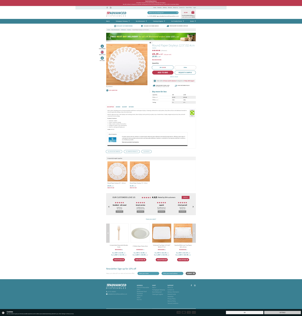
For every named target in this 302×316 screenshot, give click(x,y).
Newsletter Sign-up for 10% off (121, 270)
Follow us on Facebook (107, 8)
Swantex (154, 48)
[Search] (177, 12)
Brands (192, 21)
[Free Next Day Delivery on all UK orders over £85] (151, 37)
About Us (170, 287)
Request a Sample (185, 72)
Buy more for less (156, 60)
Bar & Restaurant (157, 292)
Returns (131, 107)
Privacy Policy (172, 299)
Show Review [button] (119, 211)
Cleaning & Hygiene (157, 294)
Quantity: (155, 63)
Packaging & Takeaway (158, 290)
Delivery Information (173, 292)
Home (154, 7)
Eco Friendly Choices (176, 21)
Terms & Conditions (173, 303)
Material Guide (172, 294)
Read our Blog (111, 8)
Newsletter (170, 297)
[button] (109, 37)
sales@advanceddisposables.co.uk (169, 16)
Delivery (124, 107)
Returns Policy (172, 301)
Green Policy (189, 7)
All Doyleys (147, 151)
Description (110, 107)
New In (154, 287)
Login (194, 7)
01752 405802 (153, 16)
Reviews (159, 7)
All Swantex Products (132, 151)
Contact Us (171, 290)
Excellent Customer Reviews (125, 26)
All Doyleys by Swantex (114, 151)
